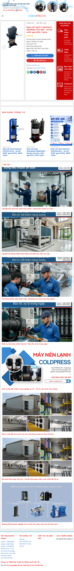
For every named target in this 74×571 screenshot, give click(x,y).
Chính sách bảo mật (25, 541)
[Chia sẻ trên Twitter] (34, 72)
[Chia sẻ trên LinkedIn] (44, 72)
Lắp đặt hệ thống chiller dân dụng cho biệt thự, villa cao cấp (25, 254)
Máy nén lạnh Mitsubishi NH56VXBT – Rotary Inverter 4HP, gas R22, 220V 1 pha (37, 152)
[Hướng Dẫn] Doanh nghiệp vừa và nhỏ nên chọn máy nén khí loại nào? (30, 524)
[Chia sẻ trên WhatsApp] (28, 72)
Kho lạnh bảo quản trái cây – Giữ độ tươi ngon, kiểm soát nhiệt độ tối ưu (30, 479)
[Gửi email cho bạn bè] (37, 72)
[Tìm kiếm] (71, 16)
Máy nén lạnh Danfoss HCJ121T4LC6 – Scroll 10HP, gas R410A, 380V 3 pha (12, 152)
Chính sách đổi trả (6, 555)
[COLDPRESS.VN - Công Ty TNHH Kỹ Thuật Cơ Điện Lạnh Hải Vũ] (37, 16)
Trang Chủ (30, 23)
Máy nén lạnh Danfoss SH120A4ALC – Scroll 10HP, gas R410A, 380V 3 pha (60, 152)
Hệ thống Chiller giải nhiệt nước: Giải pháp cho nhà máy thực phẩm (28, 299)
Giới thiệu (22, 539)
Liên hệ (21, 546)
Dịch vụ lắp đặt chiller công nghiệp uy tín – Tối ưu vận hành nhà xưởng (29, 389)
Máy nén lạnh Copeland (39, 68)
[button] (2, 16)
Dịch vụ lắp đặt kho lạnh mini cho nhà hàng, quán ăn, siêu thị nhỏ (27, 434)
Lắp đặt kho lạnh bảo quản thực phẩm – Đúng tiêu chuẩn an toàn (27, 209)
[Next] (72, 137)
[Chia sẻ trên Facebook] (31, 72)
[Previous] (2, 137)
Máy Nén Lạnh (41, 23)
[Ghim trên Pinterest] (41, 72)
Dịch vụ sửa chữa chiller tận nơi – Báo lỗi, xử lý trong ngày (24, 344)
